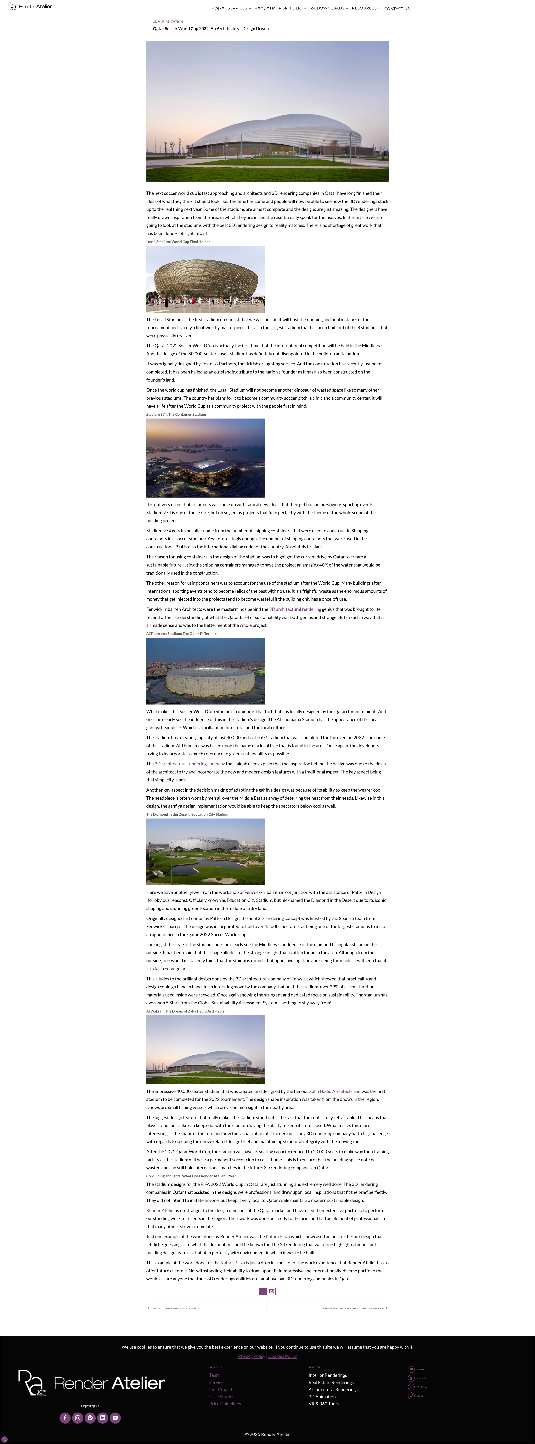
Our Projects (221, 1389)
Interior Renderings (328, 1375)
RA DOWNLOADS (327, 8)
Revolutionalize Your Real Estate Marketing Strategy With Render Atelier (352, 1308)
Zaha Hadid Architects (331, 1091)
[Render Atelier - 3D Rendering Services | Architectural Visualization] (20, 6)
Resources (364, 8)
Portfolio (290, 8)
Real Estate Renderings (331, 1382)
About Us (265, 8)
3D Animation (322, 1396)
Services (217, 1382)
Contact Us (397, 8)
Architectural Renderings (333, 1389)
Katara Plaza (278, 1236)
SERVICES (237, 8)
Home (218, 8)
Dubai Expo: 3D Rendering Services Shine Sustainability (174, 1308)
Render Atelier (160, 1210)
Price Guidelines (225, 1403)
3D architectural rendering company (190, 763)
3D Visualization (168, 22)
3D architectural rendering (295, 609)
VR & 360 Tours (324, 1403)
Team (214, 1375)
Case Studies (221, 1396)
